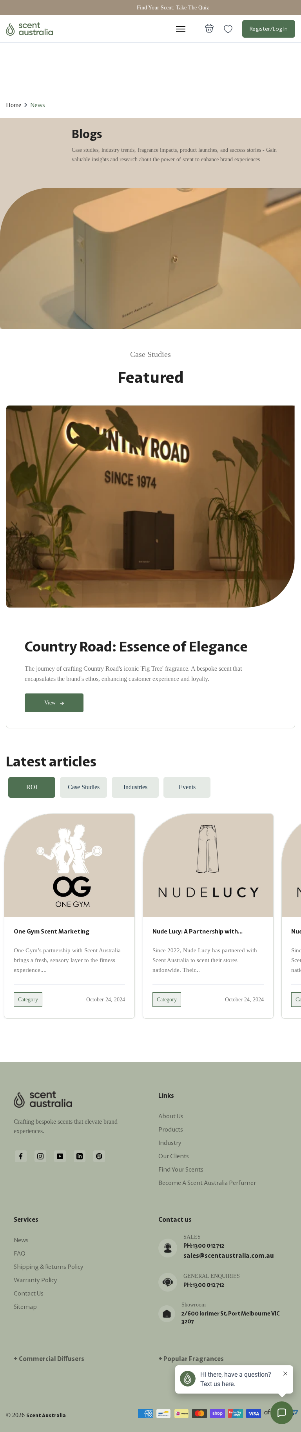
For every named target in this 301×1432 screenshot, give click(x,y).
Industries (135, 787)
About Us (170, 1116)
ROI (31, 787)
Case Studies (84, 787)
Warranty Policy (35, 1280)
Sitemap (25, 1306)
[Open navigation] (180, 29)
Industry (169, 1142)
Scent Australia (46, 1415)
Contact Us (29, 1293)
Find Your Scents (180, 1169)
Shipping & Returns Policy (48, 1266)
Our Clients (173, 1156)
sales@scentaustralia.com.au (228, 1255)
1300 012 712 (208, 1245)
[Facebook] (21, 1155)
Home (13, 105)
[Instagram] (40, 1155)
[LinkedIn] (79, 1155)
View (50, 703)
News (37, 105)
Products (170, 1129)
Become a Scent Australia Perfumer (207, 1182)
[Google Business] (99, 1155)
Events (187, 787)
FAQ (19, 1253)
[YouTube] (60, 1155)
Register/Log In (269, 28)
